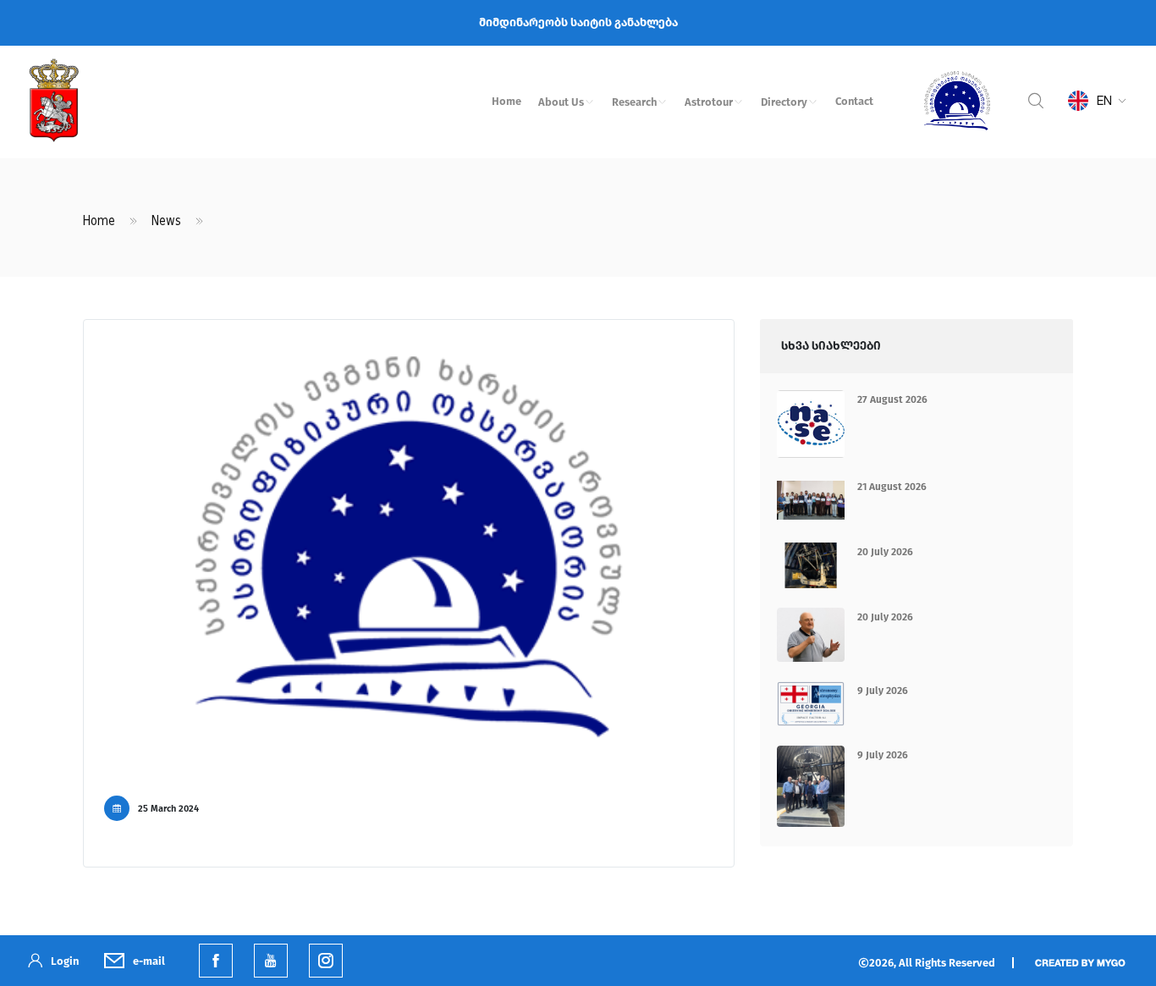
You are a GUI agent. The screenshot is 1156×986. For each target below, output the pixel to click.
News (166, 221)
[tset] (271, 961)
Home (506, 101)
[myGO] (1079, 961)
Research (634, 102)
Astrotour (709, 102)
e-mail (149, 961)
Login (65, 961)
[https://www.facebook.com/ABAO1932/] (216, 961)
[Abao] (957, 100)
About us (561, 102)
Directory (784, 102)
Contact (854, 101)
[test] (326, 961)
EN (1104, 100)
